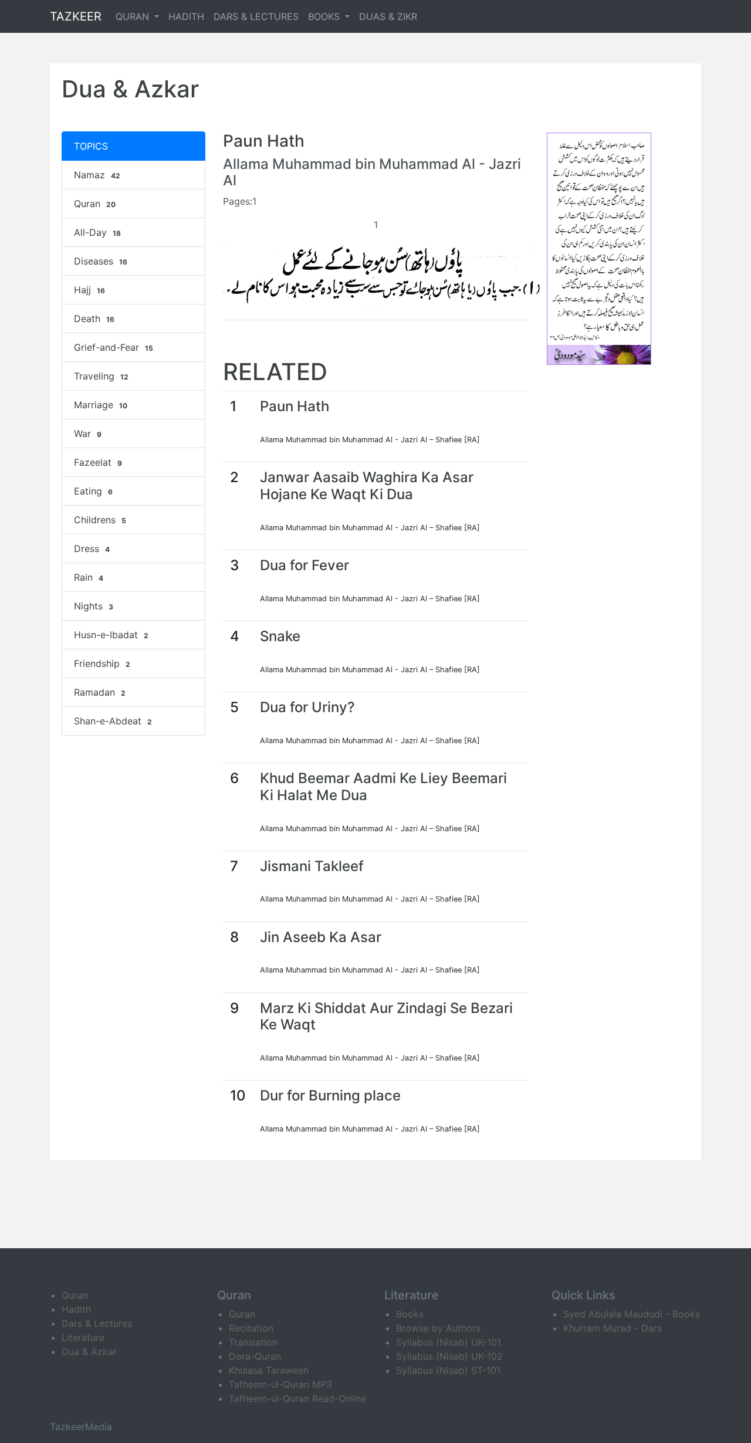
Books (410, 1314)
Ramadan (100, 692)
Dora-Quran (255, 1356)
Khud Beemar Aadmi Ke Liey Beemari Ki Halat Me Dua (383, 787)
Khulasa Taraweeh (269, 1370)
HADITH (186, 16)
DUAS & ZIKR (388, 16)
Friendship (102, 663)
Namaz (97, 175)
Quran (95, 203)
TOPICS (91, 146)
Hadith (76, 1309)
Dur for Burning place (330, 1095)
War (88, 433)
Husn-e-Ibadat (111, 635)
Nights (93, 606)
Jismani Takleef (312, 866)
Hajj (89, 290)
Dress (92, 548)
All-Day (97, 232)
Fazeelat (98, 462)
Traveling (101, 376)
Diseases (100, 261)
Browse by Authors (438, 1328)
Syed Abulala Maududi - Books (631, 1314)
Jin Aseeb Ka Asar (320, 937)
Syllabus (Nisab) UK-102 (449, 1356)
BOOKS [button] (325, 16)
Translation (253, 1342)
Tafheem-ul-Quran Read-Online (297, 1398)
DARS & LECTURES (256, 16)
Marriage (100, 405)
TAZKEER (76, 16)
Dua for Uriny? (307, 707)
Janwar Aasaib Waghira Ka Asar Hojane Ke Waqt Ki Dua (366, 486)
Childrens (100, 520)
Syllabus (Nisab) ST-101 (448, 1370)
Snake (280, 636)
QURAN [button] (134, 16)
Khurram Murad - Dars (612, 1328)
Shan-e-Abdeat (113, 721)
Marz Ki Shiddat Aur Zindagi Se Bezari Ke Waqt (386, 1017)
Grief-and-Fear (113, 347)
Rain (88, 577)
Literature (83, 1337)
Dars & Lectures (97, 1323)
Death (94, 318)
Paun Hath (294, 406)
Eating (93, 491)
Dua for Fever (304, 565)
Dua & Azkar (89, 1351)
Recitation (251, 1328)
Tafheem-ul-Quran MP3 (280, 1384)
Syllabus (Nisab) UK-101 (448, 1342)
